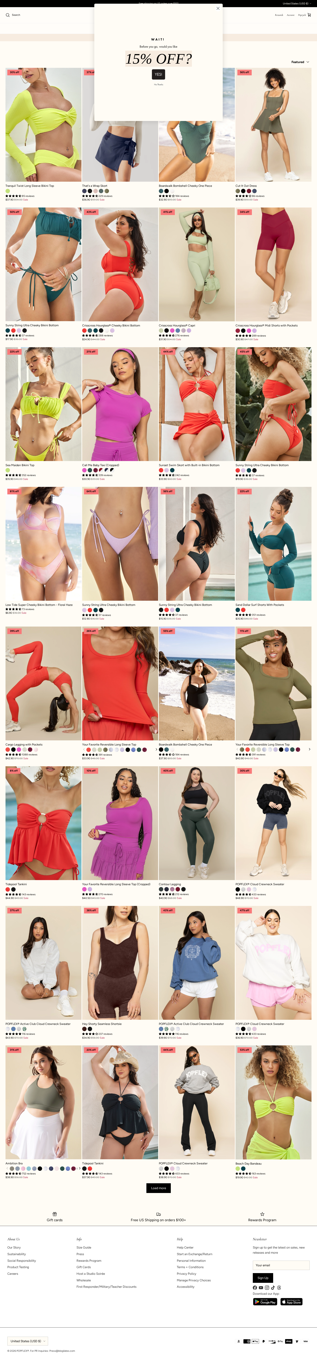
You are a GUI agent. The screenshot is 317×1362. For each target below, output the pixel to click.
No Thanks (158, 84)
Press (80, 1254)
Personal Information (191, 1260)
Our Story (14, 1247)
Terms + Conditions (190, 1267)
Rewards (279, 14)
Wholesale (83, 1280)
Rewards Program (88, 1260)
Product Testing (18, 1267)
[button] (14, 609)
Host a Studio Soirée (90, 1273)
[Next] (156, 750)
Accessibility (185, 1286)
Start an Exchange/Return (194, 1254)
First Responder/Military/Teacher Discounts (106, 1286)
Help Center (185, 1247)
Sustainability (16, 1254)
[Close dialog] (218, 8)
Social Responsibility (21, 1260)
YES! (158, 74)
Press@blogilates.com (62, 1350)
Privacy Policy (186, 1273)
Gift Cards (83, 1267)
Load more (158, 1188)
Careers (12, 1273)
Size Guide (83, 1247)
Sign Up (263, 1278)
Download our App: (266, 1293)
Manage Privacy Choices (194, 1280)
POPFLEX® (23, 1350)
